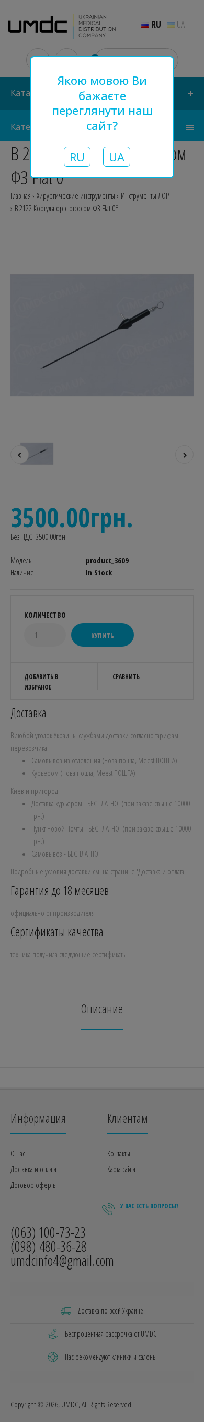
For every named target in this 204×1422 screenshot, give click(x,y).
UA (116, 157)
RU (77, 157)
